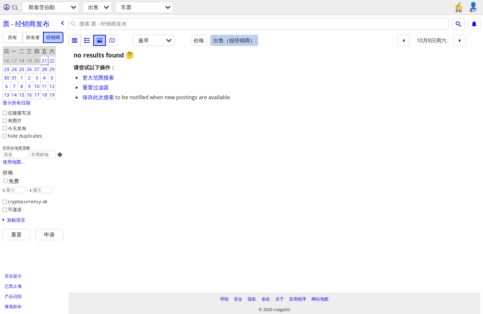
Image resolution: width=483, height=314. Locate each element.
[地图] (112, 40)
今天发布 (17, 128)
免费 (14, 181)
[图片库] (99, 40)
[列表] (74, 40)
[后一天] (459, 40)
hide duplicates (25, 136)
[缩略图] (87, 40)
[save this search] (474, 24)
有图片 (15, 120)
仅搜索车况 (19, 113)
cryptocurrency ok (27, 201)
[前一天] (403, 40)
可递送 (15, 209)
